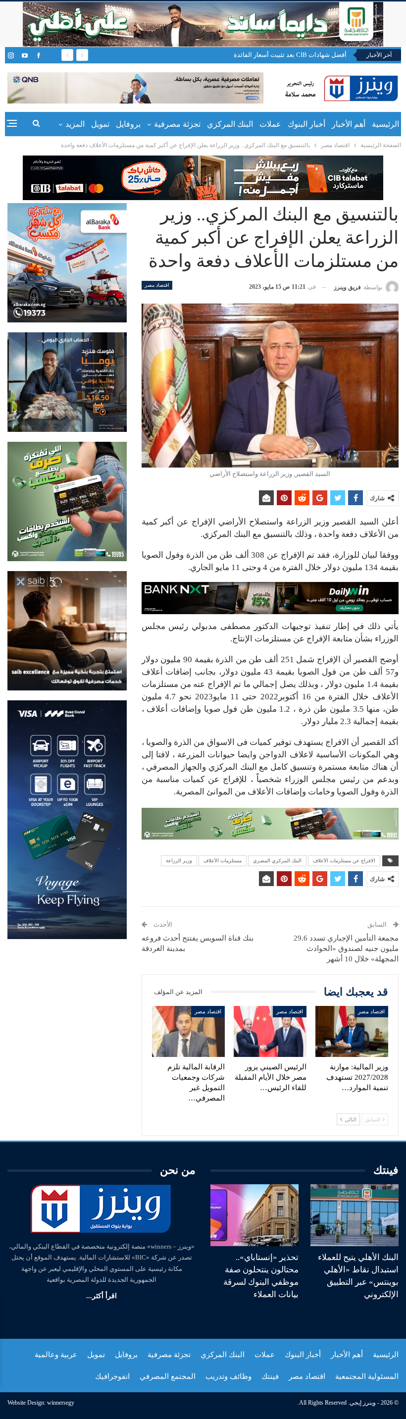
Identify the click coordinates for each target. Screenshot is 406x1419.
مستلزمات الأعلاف (222, 860)
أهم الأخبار (348, 124)
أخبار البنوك (306, 124)
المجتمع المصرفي (168, 1376)
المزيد (75, 124)
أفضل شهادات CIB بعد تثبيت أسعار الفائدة (290, 54)
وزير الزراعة (179, 860)
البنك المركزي (230, 124)
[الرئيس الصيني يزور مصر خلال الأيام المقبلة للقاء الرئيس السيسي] (270, 1031)
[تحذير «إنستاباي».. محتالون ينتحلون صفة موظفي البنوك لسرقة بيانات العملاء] (254, 1215)
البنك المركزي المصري (277, 860)
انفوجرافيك (112, 1376)
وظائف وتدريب (228, 1376)
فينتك (270, 1376)
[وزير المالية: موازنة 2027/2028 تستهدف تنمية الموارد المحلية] (351, 1031)
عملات (270, 124)
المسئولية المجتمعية (367, 1376)
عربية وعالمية (56, 1355)
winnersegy (60, 1402)
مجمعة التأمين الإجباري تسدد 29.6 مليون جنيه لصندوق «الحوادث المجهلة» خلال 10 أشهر (346, 948)
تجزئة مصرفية (177, 124)
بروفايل (128, 124)
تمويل (100, 124)
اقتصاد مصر (157, 285)
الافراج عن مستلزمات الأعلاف (344, 860)
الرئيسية (385, 124)
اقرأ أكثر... (101, 1296)
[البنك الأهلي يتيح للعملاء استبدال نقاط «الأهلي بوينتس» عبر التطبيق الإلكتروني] (354, 1215)
